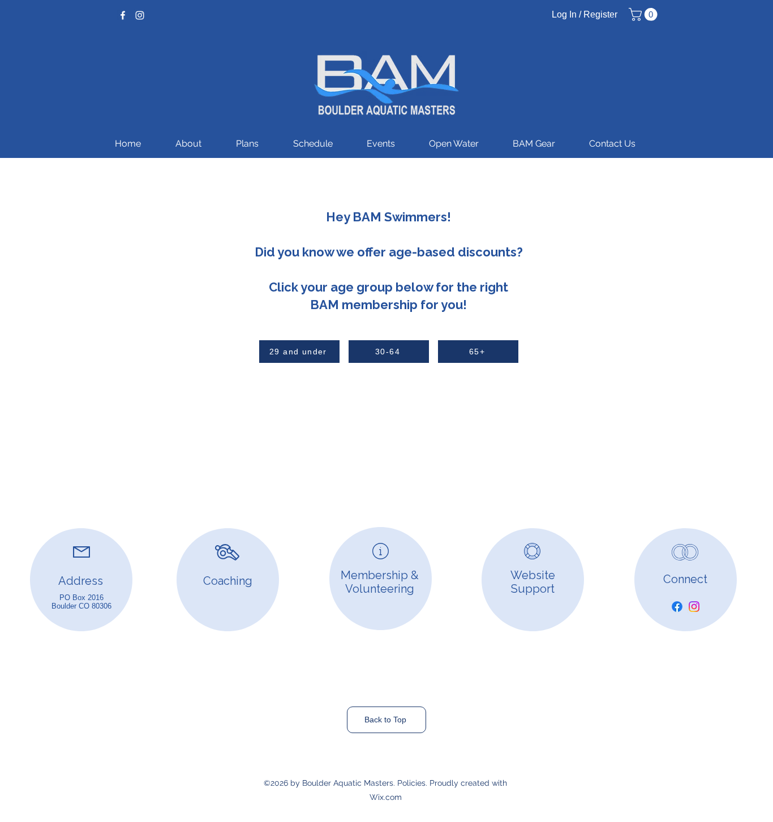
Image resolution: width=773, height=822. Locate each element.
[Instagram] (139, 15)
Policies (411, 782)
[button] (644, 14)
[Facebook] (122, 15)
